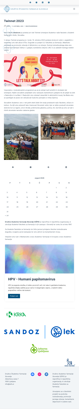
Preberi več (14, 296)
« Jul (6, 215)
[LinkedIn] (42, 2)
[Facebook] (30, 2)
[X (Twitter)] (31, 167)
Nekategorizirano (31, 26)
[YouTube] (49, 2)
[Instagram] (36, 2)
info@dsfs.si (9, 384)
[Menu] (74, 9)
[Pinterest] (48, 167)
